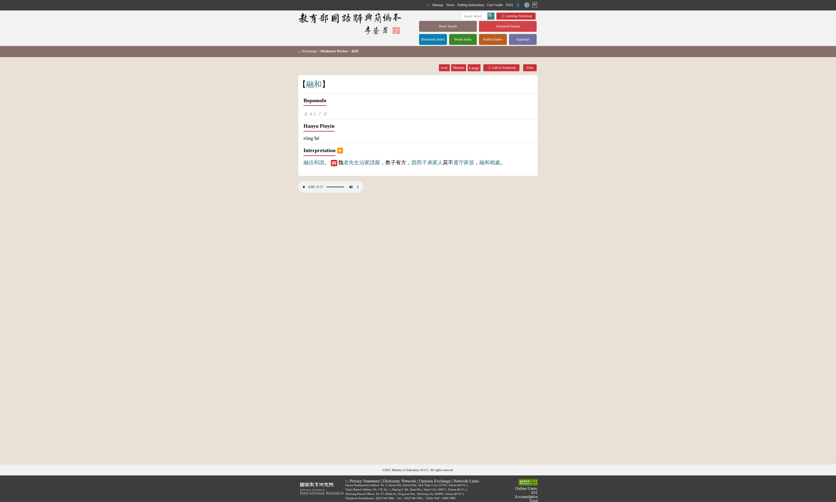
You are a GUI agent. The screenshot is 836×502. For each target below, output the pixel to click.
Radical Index (492, 39)
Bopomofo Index (433, 39)
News (450, 5)
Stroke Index (463, 39)
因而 (416, 162)
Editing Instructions (470, 5)
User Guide (495, 5)
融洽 (308, 162)
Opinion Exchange (435, 481)
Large (474, 67)
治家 (364, 162)
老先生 (351, 162)
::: (428, 5)
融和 (484, 162)
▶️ (340, 150)
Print (530, 68)
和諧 (319, 162)
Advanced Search (508, 26)
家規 (469, 162)
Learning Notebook (518, 16)
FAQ (509, 5)
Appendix (523, 39)
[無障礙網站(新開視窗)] (528, 482)
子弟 (427, 162)
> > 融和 (328, 51)
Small (444, 67)
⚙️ (527, 5)
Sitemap (437, 5)
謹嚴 (375, 162)
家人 (437, 162)
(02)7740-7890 (385, 498)
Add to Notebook (504, 68)
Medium (458, 68)
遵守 (458, 162)
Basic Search (448, 26)
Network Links (466, 481)
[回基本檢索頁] (350, 23)
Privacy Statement (365, 481)
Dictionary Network (399, 481)
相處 (495, 162)
